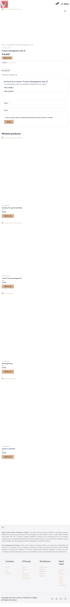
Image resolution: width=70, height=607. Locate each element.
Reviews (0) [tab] (6, 70)
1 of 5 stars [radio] (15, 88)
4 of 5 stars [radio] (21, 88)
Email (6, 110)
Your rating (9, 87)
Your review (9, 91)
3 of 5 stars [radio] (19, 88)
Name (6, 103)
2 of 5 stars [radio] (17, 88)
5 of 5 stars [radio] (23, 88)
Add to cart (7, 58)
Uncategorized (10, 45)
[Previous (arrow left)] (3, 318)
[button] (65, 11)
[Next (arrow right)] (67, 318)
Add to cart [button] (7, 216)
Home (3, 45)
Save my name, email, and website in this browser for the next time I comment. (29, 117)
